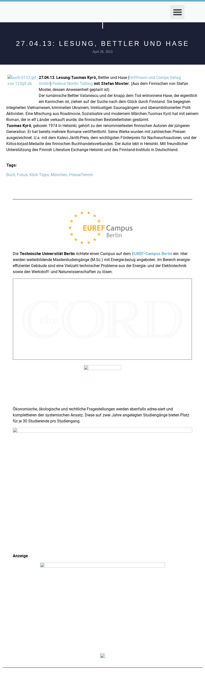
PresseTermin (81, 174)
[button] (177, 12)
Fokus (22, 174)
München (59, 174)
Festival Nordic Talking (72, 83)
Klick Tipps (39, 174)
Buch (10, 174)
